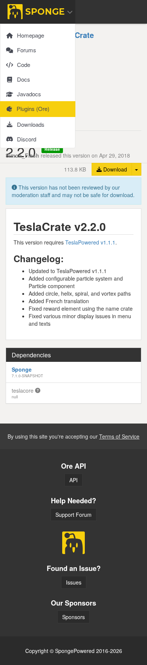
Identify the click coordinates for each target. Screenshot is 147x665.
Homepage (30, 35)
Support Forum (73, 514)
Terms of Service (119, 436)
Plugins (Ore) (33, 108)
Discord (26, 139)
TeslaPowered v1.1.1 (90, 242)
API (73, 480)
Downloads (30, 124)
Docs (23, 79)
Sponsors (73, 617)
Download (114, 169)
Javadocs (29, 94)
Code (23, 64)
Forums (26, 50)
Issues (73, 582)
